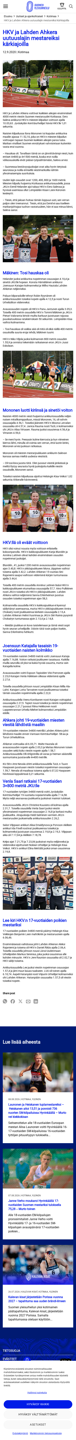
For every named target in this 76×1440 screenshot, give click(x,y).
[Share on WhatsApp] (5, 1001)
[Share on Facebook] (13, 1001)
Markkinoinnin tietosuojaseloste (46, 1433)
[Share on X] (20, 1001)
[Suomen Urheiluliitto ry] (38, 6)
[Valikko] (5, 6)
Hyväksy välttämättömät (38, 1414)
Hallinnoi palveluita (37, 1392)
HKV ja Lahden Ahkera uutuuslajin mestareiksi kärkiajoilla (36, 20)
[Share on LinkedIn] (36, 1001)
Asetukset (38, 1424)
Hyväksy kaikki (38, 1404)
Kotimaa (51, 16)
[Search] (71, 6)
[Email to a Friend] (28, 1001)
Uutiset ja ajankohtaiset (29, 16)
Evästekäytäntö (20, 1433)
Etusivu (8, 16)
